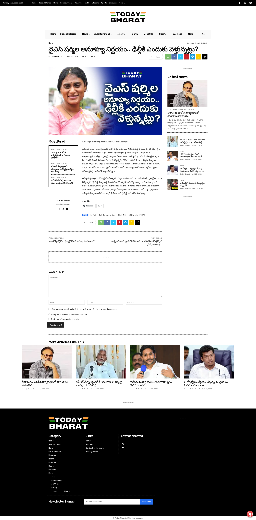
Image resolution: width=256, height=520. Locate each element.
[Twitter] (245, 3)
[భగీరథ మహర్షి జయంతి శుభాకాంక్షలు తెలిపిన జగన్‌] (172, 156)
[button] (203, 34)
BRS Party (93, 215)
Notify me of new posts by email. (65, 319)
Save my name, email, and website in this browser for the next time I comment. (84, 309)
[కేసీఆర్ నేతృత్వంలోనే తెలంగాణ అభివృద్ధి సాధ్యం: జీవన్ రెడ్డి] (172, 141)
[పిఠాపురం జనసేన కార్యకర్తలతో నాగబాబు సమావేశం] (187, 93)
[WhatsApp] (168, 56)
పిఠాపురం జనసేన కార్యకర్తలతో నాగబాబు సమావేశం (60, 155)
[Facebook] (239, 3)
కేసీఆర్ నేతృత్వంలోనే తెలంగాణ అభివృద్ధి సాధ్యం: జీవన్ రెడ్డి (62, 169)
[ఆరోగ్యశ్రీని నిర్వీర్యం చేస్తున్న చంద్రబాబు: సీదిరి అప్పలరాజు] (172, 170)
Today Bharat (57, 56)
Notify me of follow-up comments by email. (69, 314)
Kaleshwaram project (107, 215)
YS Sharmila (133, 215)
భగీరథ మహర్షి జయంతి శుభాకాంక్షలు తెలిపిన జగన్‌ (62, 181)
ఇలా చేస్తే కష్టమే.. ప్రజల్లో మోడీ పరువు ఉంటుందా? (72, 241)
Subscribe (146, 502)
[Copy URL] (204, 56)
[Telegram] (192, 56)
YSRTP (143, 215)
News (51, 43)
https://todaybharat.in (63, 204)
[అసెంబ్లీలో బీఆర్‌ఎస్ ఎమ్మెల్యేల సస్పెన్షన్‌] (172, 184)
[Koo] (198, 56)
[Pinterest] (186, 56)
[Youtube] (250, 3)
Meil (124, 215)
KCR (119, 215)
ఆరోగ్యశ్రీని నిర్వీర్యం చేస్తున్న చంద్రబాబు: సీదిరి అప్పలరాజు (192, 169)
